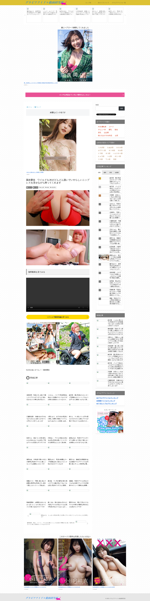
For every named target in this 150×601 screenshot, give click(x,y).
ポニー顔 (118, 156)
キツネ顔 (112, 150)
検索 (97, 105)
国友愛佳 (54, 187)
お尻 (116, 135)
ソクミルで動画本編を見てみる (58, 317)
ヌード (111, 127)
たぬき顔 (110, 147)
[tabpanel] (34, 15)
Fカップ (30, 187)
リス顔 (100, 159)
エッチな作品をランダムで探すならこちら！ (75, 95)
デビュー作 (102, 129)
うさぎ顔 (101, 147)
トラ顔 (100, 153)
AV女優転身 (102, 127)
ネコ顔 (108, 153)
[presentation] (99, 172)
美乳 (99, 132)
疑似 (116, 129)
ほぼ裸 (42, 187)
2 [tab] (72, 25)
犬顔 (114, 159)
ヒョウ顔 (101, 156)
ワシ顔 (108, 159)
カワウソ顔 (102, 150)
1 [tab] (70, 25)
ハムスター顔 (117, 153)
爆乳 (110, 129)
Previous (25, 15)
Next (125, 15)
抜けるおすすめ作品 (105, 135)
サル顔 (120, 150)
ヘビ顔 (36, 187)
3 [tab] (75, 25)
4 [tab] (77, 25)
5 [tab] (80, 25)
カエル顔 (119, 147)
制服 (48, 187)
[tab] (99, 172)
